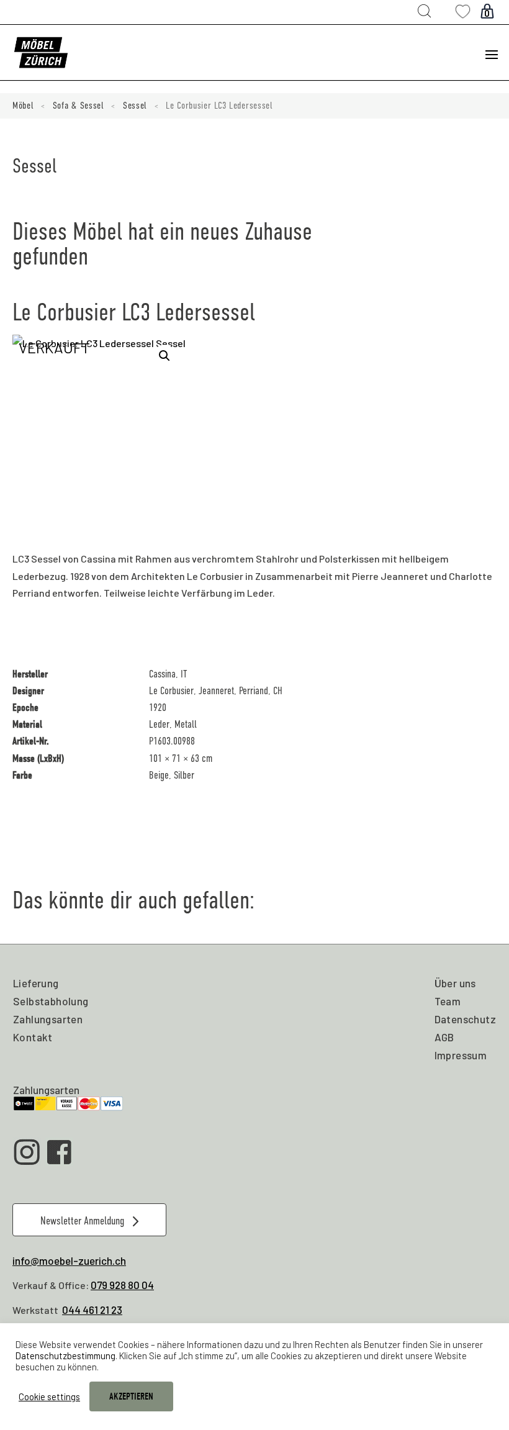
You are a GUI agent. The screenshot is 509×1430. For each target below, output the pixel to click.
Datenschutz (465, 1019)
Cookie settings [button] (49, 1396)
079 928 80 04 (122, 1284)
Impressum (461, 1055)
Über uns (455, 983)
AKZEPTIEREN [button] (131, 1396)
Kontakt (33, 1037)
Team (448, 1001)
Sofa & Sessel (78, 105)
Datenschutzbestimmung (65, 1355)
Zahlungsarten (48, 1019)
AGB (444, 1037)
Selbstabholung (51, 1001)
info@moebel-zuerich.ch (69, 1260)
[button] (164, 356)
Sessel (135, 105)
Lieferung (36, 983)
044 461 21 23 (92, 1309)
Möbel (23, 105)
